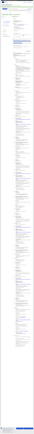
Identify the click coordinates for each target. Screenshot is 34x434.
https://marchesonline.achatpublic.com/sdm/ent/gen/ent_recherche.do (23, 119)
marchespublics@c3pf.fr (23, 60)
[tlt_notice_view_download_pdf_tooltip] (13, 41)
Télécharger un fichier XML (7, 21)
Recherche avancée (16, 10)
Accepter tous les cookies (20, 428)
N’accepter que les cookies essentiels (28, 428)
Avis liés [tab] (3, 18)
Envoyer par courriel (6, 25)
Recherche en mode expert (21, 10)
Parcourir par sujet (27, 10)
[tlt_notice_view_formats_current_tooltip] (30, 51)
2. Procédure (4, 31)
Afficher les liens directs (6, 22)
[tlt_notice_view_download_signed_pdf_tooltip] (23, 35)
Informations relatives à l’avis (6, 36)
